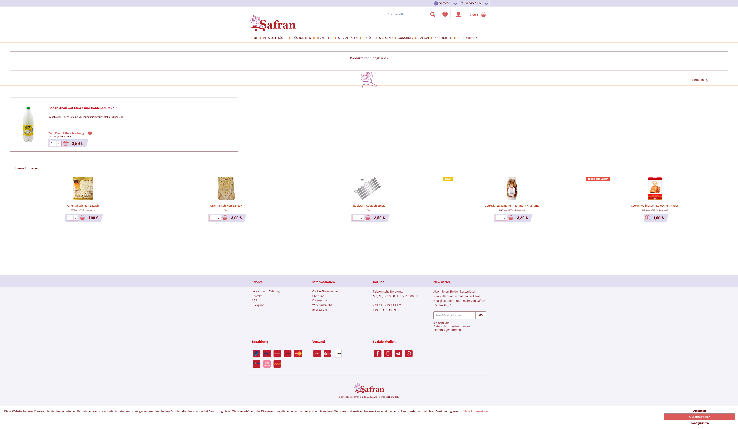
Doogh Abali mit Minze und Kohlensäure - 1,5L (83, 108)
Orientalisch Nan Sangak (226, 206)
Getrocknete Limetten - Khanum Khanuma (512, 206)
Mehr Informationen (476, 411)
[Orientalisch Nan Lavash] (83, 188)
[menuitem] (446, 3)
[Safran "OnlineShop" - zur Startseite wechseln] (273, 19)
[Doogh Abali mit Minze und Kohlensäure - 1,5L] (28, 124)
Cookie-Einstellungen (325, 291)
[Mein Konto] (458, 14)
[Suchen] (435, 13)
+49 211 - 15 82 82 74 (388, 305)
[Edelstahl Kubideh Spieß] (369, 188)
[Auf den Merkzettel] (90, 133)
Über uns (318, 296)
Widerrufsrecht (322, 305)
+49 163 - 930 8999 (386, 310)
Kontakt (257, 296)
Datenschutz (320, 300)
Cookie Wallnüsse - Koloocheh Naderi (655, 206)
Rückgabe (258, 305)
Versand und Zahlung (266, 291)
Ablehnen (699, 410)
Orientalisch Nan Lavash (83, 206)
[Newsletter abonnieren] (480, 315)
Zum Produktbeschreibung (66, 133)
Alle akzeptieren (699, 417)
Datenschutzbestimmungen (451, 326)
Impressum (319, 309)
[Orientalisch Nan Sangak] (226, 188)
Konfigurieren (700, 423)
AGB (254, 300)
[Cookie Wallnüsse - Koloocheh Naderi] (655, 188)
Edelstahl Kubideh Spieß (369, 206)
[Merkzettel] (445, 14)
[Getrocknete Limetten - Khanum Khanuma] (512, 188)
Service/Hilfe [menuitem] (473, 3)
